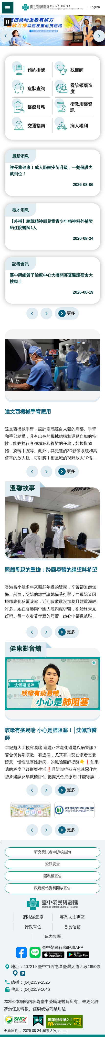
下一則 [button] (46, 830)
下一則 (99, 36)
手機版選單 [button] (7, 7)
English (95, 7)
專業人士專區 (72, 917)
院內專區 (52, 936)
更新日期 (11, 1030)
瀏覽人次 (49, 1030)
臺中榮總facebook (21, 952)
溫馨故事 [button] (22, 488)
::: (1, 15)
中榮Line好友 (35, 952)
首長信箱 (72, 926)
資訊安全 (52, 864)
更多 (71, 313)
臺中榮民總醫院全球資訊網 (52, 7)
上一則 (6, 36)
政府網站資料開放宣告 (52, 888)
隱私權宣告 (52, 876)
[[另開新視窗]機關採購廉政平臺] (30, 810)
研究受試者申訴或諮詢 (52, 852)
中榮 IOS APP (53, 954)
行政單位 (33, 926)
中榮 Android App (78, 954)
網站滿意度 (33, 917)
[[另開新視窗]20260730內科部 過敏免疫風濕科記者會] (52, 30)
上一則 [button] (32, 830)
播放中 (11, 155)
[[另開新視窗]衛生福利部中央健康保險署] (74, 810)
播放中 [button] (7, 22)
